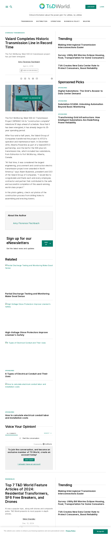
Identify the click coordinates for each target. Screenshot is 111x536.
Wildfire (86, 21)
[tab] (11, 433)
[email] (37, 78)
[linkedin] (25, 78)
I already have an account (29, 464)
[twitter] (29, 78)
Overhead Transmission (15, 33)
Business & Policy (71, 21)
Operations (56, 21)
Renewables (10, 479)
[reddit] (33, 78)
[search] (11, 6)
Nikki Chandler (29, 519)
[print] (52, 78)
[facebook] (21, 78)
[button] (6, 6)
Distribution (41, 21)
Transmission (27, 21)
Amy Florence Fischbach (29, 62)
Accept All (100, 531)
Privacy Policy (70, 531)
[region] (29, 438)
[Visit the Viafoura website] (47, 444)
